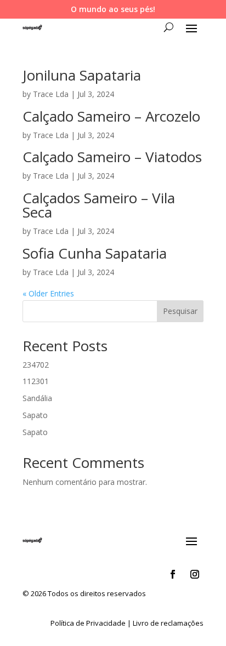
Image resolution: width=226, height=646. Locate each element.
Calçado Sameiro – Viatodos (112, 157)
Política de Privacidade (88, 623)
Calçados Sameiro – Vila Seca (98, 205)
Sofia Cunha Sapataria (94, 253)
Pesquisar (180, 311)
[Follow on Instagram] (195, 574)
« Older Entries (48, 293)
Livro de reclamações (168, 623)
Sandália (37, 398)
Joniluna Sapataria (81, 75)
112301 (35, 381)
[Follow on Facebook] (173, 574)
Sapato (35, 415)
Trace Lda (51, 94)
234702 (35, 364)
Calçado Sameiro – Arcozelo (111, 116)
